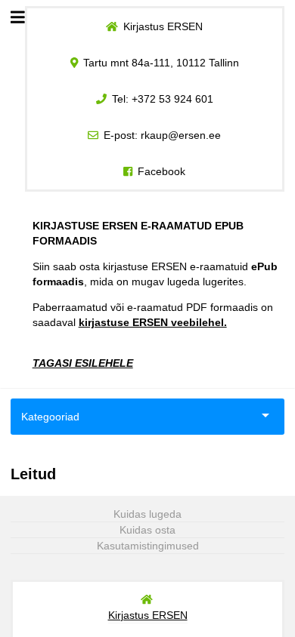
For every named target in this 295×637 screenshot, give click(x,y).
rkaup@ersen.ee (181, 135)
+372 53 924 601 (172, 99)
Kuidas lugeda (147, 514)
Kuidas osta (147, 530)
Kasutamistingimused (148, 546)
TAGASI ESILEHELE (83, 363)
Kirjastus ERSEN (163, 26)
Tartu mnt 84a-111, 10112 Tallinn (161, 63)
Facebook (161, 171)
